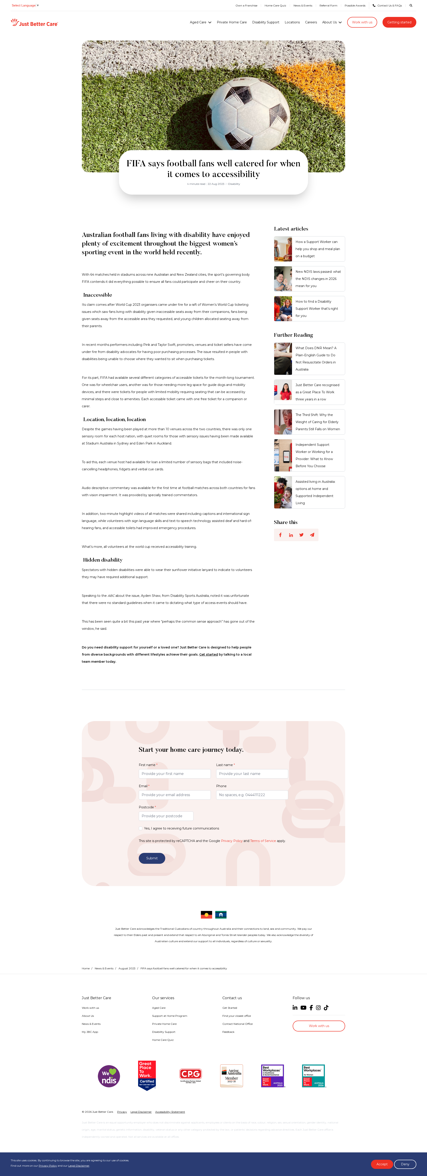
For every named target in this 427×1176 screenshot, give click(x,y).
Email (144, 786)
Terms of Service (263, 841)
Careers (311, 22)
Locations (292, 22)
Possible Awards (355, 5)
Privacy (122, 1111)
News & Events (303, 5)
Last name (225, 765)
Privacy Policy (232, 841)
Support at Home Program (169, 1015)
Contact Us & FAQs (389, 5)
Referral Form (328, 5)
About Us (329, 22)
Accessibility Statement (170, 1111)
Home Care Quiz (275, 5)
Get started (208, 654)
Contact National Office (237, 1023)
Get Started (229, 1007)
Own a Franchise (246, 5)
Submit (152, 858)
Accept (382, 1164)
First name (148, 765)
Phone (221, 786)
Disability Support (265, 22)
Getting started (399, 22)
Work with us (362, 22)
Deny (405, 1164)
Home (86, 968)
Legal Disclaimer (78, 1165)
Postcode (147, 807)
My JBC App (90, 1031)
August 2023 (127, 968)
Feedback (228, 1031)
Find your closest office (236, 1015)
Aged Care (198, 22)
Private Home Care (232, 22)
